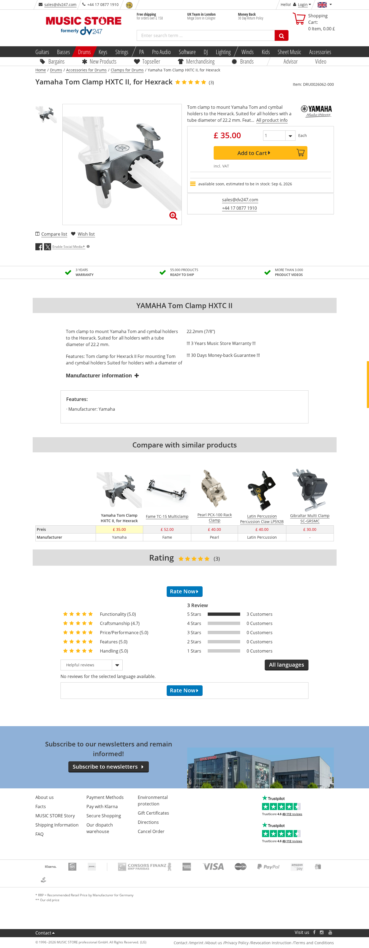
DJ (206, 52)
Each (302, 135)
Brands (247, 61)
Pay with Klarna (102, 806)
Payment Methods (105, 797)
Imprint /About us (206, 942)
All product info (272, 120)
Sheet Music (289, 52)
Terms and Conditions (314, 942)
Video (320, 61)
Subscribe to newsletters (105, 766)
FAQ (39, 834)
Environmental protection (153, 800)
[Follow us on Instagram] (322, 932)
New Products (103, 61)
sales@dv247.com (60, 4)
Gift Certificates (153, 813)
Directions (148, 822)
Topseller (151, 61)
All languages (286, 664)
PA (141, 52)
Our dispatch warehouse (99, 828)
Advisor (291, 61)
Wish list (86, 234)
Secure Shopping (103, 816)
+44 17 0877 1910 (239, 208)
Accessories (320, 52)
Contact (43, 933)
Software (187, 52)
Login (303, 4)
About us (44, 797)
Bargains (56, 61)
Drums (84, 52)
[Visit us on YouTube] (331, 932)
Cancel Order (151, 831)
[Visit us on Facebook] (314, 932)
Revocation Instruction (271, 942)
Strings (121, 52)
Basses (63, 52)
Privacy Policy (236, 942)
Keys (103, 52)
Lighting (223, 52)
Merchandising (200, 61)
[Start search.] (282, 35)
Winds (247, 52)
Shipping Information (57, 825)
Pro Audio (161, 52)
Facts (40, 806)
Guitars (42, 52)
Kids (265, 52)
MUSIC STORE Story (55, 816)
